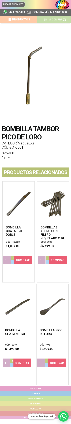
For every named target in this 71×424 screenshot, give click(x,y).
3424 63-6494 (16, 12)
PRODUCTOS (21, 19)
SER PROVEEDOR (35, 399)
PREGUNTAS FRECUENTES (35, 417)
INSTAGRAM (35, 389)
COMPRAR (23, 260)
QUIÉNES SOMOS (35, 414)
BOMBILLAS (27, 143)
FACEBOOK (35, 394)
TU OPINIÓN (35, 404)
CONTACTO (35, 409)
